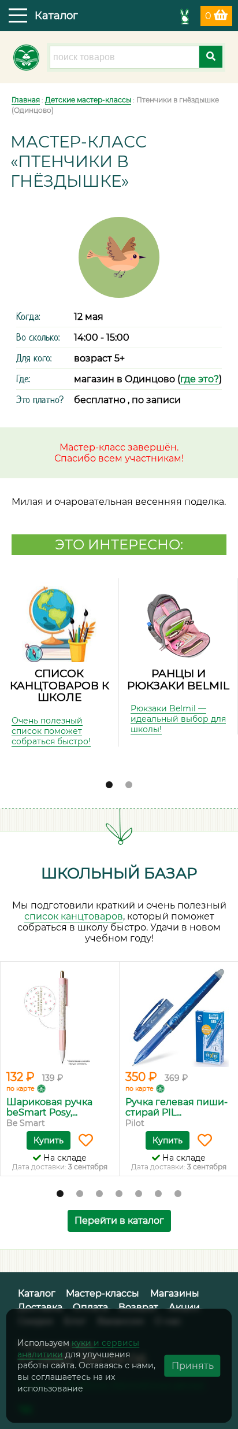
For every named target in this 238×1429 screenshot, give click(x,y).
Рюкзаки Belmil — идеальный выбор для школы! (178, 718)
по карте (20, 1088)
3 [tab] (99, 1194)
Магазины (174, 1293)
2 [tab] (129, 785)
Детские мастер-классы (88, 99)
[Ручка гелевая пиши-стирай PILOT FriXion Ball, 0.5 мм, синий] (178, 1017)
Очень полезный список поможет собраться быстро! (51, 731)
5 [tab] (139, 1194)
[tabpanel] (59, 662)
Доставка (40, 1307)
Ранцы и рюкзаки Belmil (178, 679)
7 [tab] (178, 1194)
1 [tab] (109, 785)
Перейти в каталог (119, 1220)
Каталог (36, 1293)
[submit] (210, 57)
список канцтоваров (73, 916)
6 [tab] (158, 1194)
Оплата (90, 1307)
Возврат (138, 1307)
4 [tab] (119, 1194)
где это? (199, 379)
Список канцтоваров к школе (59, 685)
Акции (184, 1307)
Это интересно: (119, 544)
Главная (26, 99)
